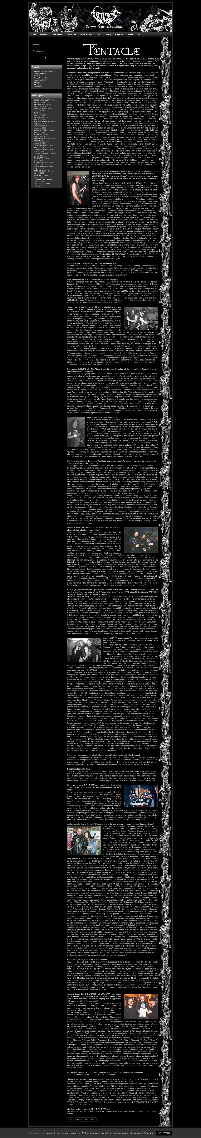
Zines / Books (39, 78)
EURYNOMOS (39, 117)
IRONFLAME (38, 158)
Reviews (43, 34)
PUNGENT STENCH (41, 121)
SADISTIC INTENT (41, 130)
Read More (149, 1133)
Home (33, 34)
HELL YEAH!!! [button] (164, 1133)
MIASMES (37, 134)
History (108, 34)
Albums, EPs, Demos (42, 71)
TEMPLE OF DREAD (41, 154)
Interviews (57, 34)
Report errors (82, 1120)
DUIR (36, 113)
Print (93, 1120)
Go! (46, 58)
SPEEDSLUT (38, 184)
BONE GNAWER (40, 171)
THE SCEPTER (39, 126)
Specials (37, 82)
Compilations (39, 73)
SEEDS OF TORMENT (42, 100)
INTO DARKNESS (40, 149)
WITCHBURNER (40, 145)
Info (138, 34)
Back (70, 1120)
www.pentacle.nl (124, 1102)
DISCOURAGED (40, 166)
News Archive (86, 34)
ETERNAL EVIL (39, 179)
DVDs (36, 76)
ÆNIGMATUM (39, 104)
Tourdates (71, 34)
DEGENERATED (40, 162)
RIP (99, 34)
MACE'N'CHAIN (40, 109)
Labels (130, 34)
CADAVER (37, 175)
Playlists (119, 34)
